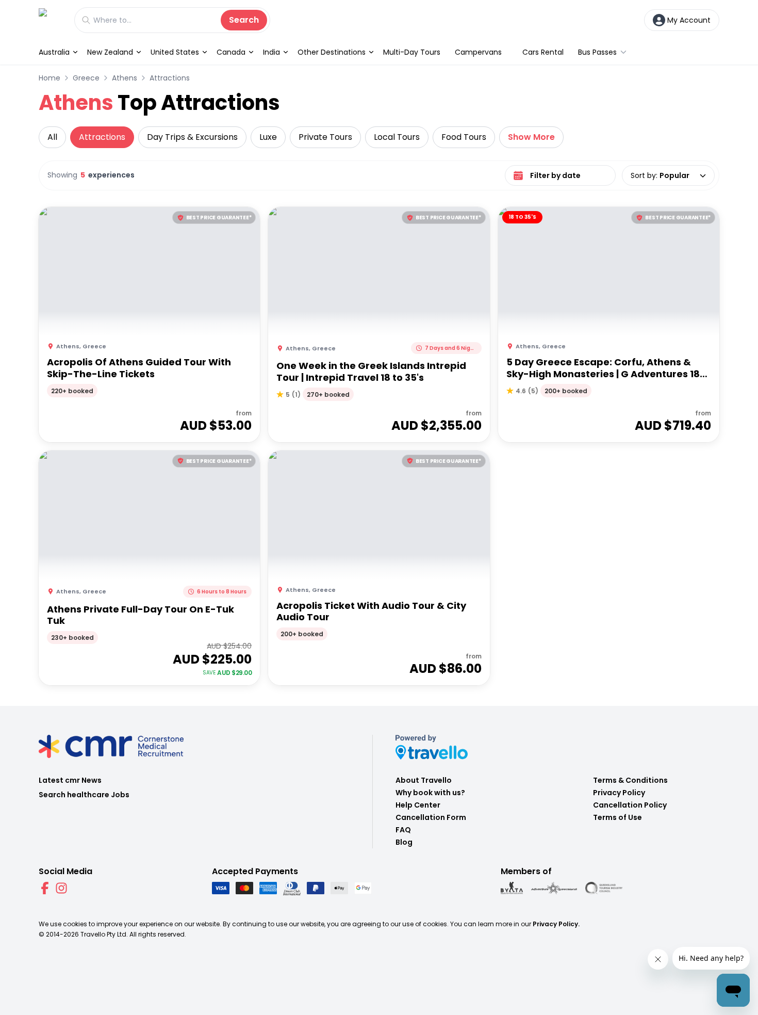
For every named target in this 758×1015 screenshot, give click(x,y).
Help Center (418, 805)
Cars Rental (543, 52)
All (52, 137)
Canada (231, 52)
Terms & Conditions (630, 780)
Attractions (170, 78)
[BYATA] (512, 888)
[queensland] (603, 888)
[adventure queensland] (554, 888)
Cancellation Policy (630, 805)
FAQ (403, 830)
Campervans (478, 52)
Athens (124, 78)
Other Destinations (332, 52)
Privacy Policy (619, 792)
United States (175, 52)
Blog (404, 842)
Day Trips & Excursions (192, 137)
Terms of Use (617, 817)
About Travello (424, 780)
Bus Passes (597, 52)
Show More (531, 137)
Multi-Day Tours (411, 52)
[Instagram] (61, 888)
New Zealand (110, 52)
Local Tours (397, 137)
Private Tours (325, 137)
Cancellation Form (431, 817)
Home (49, 78)
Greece (86, 78)
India (271, 52)
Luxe (268, 137)
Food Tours (463, 137)
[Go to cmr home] (51, 19)
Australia (54, 52)
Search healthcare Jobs (84, 795)
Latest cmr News (70, 780)
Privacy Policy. (556, 924)
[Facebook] (45, 888)
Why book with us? (430, 792)
